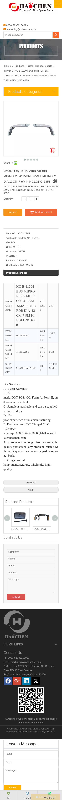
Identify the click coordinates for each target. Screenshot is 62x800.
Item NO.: (11, 233)
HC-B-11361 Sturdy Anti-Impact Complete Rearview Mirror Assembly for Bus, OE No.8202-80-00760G (42, 529)
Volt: (8, 242)
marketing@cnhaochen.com (22, 29)
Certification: (13, 265)
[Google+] (17, 681)
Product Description (17, 272)
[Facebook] (8, 681)
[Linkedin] (26, 681)
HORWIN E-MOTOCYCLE (15, 737)
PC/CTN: (11, 256)
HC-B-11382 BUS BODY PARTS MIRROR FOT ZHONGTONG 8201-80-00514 (20, 529)
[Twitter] (36, 681)
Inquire (13, 212)
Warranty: (11, 251)
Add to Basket (43, 212)
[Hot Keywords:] (56, 35)
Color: (9, 247)
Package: (11, 260)
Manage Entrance (47, 731)
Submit (16, 597)
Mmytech (33, 731)
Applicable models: (16, 238)
